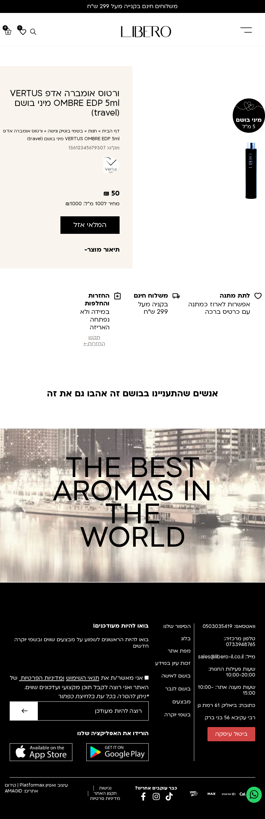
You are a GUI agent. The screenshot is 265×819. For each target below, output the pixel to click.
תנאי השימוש (82, 678)
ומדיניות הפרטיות (42, 678)
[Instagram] (156, 796)
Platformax (32, 785)
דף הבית (111, 131)
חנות (92, 131)
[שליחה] (23, 711)
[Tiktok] (169, 796)
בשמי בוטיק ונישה (65, 131)
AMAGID (13, 791)
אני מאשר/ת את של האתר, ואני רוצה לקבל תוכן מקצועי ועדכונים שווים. (79, 687)
